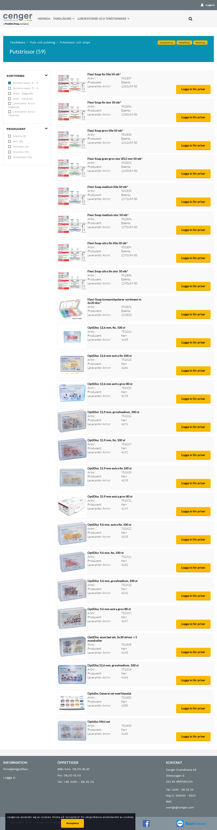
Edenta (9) (19, 136)
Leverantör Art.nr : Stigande (22, 105)
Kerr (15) (18, 141)
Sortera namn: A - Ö (25, 82)
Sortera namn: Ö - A (25, 88)
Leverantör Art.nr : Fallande (22, 113)
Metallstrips (184, 42)
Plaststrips (200, 42)
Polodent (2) (21, 146)
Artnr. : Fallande (23, 98)
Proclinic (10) (21, 151)
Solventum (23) (22, 157)
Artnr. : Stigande (23, 93)
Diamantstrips (166, 42)
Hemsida (44, 18)
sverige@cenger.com (180, 807)
